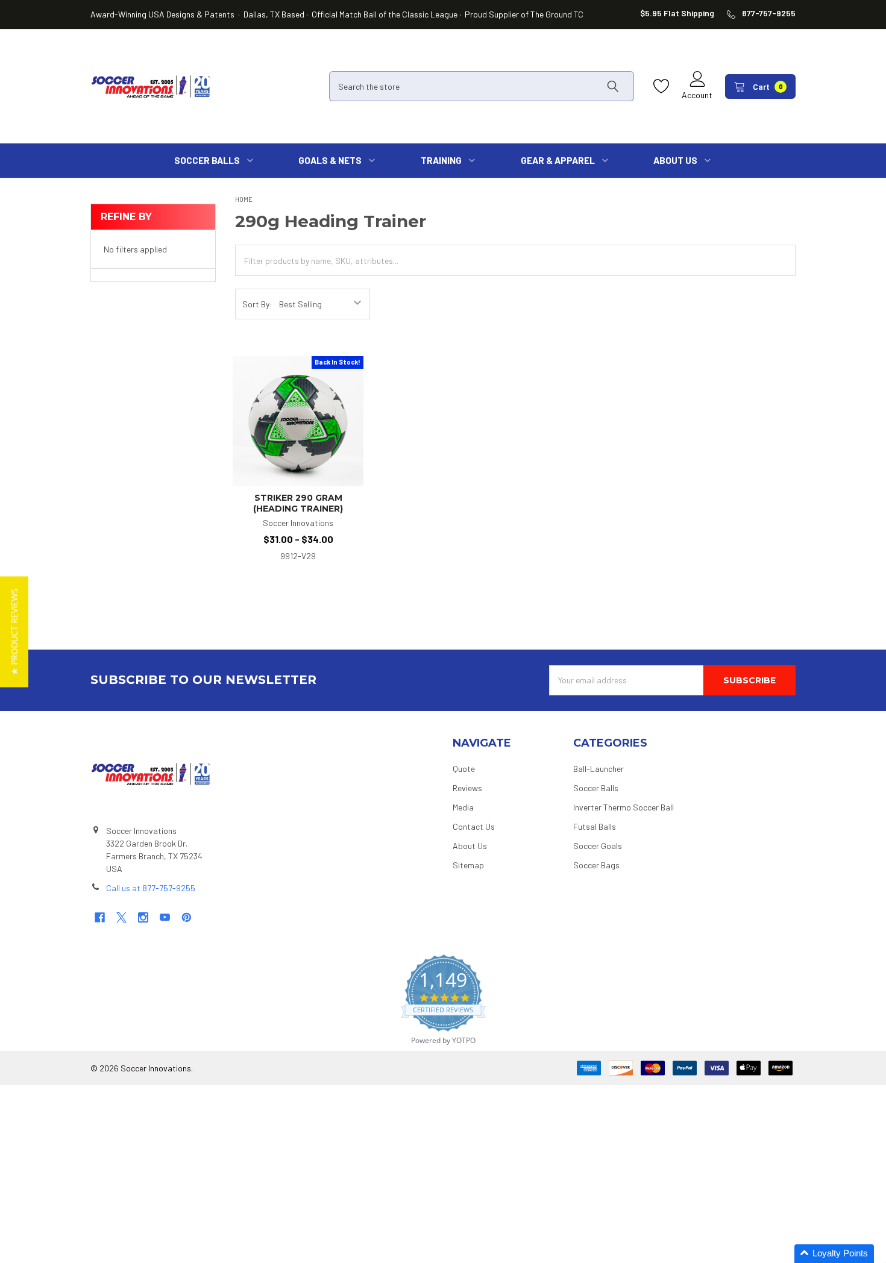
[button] (834, 1253)
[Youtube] (165, 917)
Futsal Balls (594, 826)
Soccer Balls (595, 788)
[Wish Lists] (664, 86)
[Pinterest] (186, 917)
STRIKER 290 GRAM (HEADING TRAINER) (298, 503)
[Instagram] (143, 917)
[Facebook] (99, 917)
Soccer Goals (597, 846)
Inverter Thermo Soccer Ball (623, 807)
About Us (470, 846)
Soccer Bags (596, 865)
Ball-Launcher (598, 768)
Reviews (467, 788)
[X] (121, 917)
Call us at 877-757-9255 (150, 888)
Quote (464, 768)
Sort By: (257, 304)
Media (463, 807)
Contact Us (474, 826)
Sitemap (468, 865)
